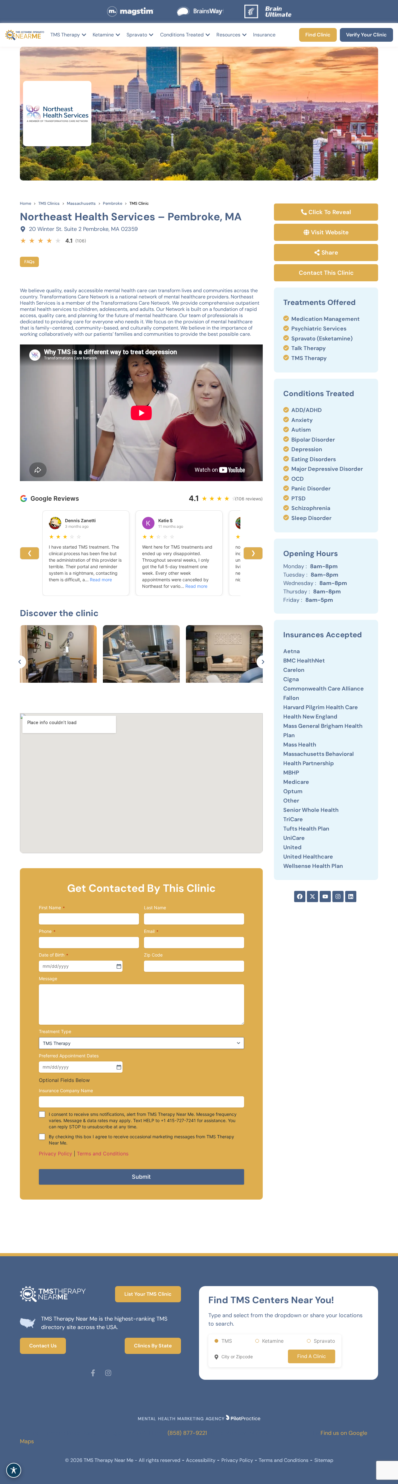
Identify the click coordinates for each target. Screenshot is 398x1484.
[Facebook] (299, 896)
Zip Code (153, 954)
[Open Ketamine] (117, 35)
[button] (19, 661)
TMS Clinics (49, 203)
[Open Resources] (244, 35)
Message (48, 978)
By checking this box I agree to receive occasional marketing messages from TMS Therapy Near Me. (141, 1139)
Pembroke (112, 203)
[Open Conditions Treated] (207, 35)
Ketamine (273, 1340)
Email (151, 931)
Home (25, 203)
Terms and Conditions (102, 1153)
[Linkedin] (350, 896)
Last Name (155, 907)
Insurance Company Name (66, 1090)
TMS (226, 1340)
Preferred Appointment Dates (69, 1055)
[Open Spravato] (151, 35)
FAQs (29, 261)
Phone (47, 931)
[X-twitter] (312, 896)
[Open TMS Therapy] (83, 35)
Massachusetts (81, 203)
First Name (52, 907)
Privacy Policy (55, 1153)
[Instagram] (338, 896)
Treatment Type (55, 1031)
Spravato (324, 1340)
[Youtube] (325, 896)
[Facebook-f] (93, 1373)
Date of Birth (53, 954)
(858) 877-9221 (187, 1433)
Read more (101, 579)
